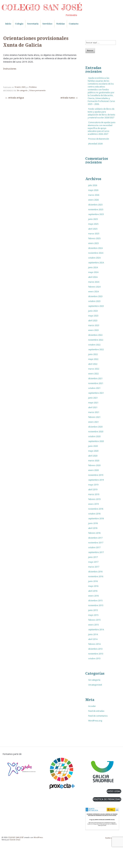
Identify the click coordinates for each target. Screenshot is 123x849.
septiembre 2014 (96, 629)
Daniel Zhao (15, 840)
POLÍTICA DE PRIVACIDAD (107, 799)
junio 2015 (93, 610)
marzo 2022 (93, 369)
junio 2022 (93, 354)
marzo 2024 (93, 282)
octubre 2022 (94, 344)
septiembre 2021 (96, 393)
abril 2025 (92, 229)
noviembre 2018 (95, 509)
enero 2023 (93, 330)
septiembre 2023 (96, 306)
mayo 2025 (93, 224)
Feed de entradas (96, 711)
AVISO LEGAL (114, 791)
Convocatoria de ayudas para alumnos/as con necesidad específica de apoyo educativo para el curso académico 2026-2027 (101, 128)
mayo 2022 (93, 359)
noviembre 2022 (95, 340)
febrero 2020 (94, 465)
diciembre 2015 (95, 600)
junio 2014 (93, 634)
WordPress (38, 837)
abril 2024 (92, 277)
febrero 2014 (94, 644)
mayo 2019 (93, 484)
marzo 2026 (93, 195)
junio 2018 (93, 523)
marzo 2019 (93, 494)
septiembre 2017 (96, 552)
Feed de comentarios (98, 716)
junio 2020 (93, 446)
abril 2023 (92, 320)
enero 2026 (93, 200)
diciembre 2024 (95, 248)
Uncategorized (95, 685)
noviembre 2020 (95, 431)
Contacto (73, 24)
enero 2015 (93, 625)
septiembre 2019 (96, 480)
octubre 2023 (94, 301)
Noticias (60, 24)
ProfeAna (33, 87)
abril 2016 (92, 591)
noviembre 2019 (95, 475)
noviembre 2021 (95, 383)
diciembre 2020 (95, 427)
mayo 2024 (93, 272)
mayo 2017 (93, 562)
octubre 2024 (94, 258)
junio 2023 (93, 311)
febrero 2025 (94, 238)
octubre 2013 (94, 658)
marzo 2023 (93, 325)
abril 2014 (92, 639)
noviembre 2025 (95, 209)
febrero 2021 (94, 417)
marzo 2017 (93, 567)
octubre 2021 (94, 388)
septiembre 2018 (96, 518)
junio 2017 (93, 557)
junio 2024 (93, 267)
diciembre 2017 (95, 538)
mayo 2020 (93, 451)
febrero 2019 (94, 499)
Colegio (19, 24)
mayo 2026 (93, 190)
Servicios (47, 24)
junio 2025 (93, 219)
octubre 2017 (94, 547)
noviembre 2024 (95, 253)
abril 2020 (92, 456)
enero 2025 (93, 243)
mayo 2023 (93, 315)
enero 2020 (93, 470)
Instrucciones (9, 68)
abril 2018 (92, 528)
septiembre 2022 (96, 349)
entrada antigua (14, 97)
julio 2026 (92, 185)
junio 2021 (93, 398)
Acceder (92, 706)
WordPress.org (95, 720)
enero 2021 (93, 422)
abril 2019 (92, 489)
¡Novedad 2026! (95, 143)
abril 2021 (92, 407)
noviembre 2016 (95, 576)
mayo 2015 (93, 615)
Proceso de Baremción (98, 139)
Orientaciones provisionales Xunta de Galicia (35, 42)
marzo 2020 (93, 460)
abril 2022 (92, 364)
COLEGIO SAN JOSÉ (42, 7)
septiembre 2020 (96, 441)
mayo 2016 (93, 586)
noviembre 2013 (95, 653)
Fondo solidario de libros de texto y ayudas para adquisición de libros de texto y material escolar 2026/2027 (101, 113)
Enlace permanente (37, 91)
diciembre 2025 (95, 204)
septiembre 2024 (96, 262)
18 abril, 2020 (19, 87)
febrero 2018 (94, 533)
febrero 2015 (94, 620)
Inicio (8, 24)
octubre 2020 (94, 436)
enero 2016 (93, 596)
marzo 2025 (93, 233)
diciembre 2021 (95, 378)
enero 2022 (93, 373)
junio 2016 (93, 581)
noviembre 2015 (95, 605)
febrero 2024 (94, 287)
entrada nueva (69, 97)
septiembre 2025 (96, 214)
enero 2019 (93, 504)
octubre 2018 (94, 513)
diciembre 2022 (95, 335)
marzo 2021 (93, 412)
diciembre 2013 (95, 649)
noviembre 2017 (95, 542)
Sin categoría (22, 91)
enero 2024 (93, 291)
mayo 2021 (93, 402)
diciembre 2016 (95, 571)
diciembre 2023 (95, 296)
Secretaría (32, 24)
